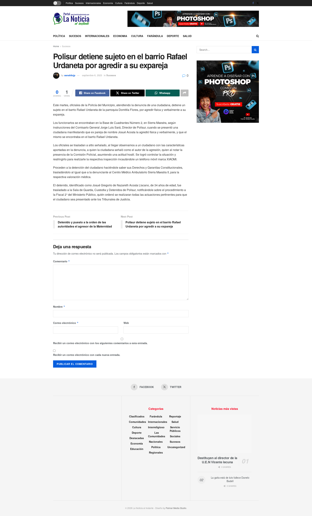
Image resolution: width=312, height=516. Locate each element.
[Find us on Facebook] (253, 3)
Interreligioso (156, 427)
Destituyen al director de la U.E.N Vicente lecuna (217, 460)
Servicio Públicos (175, 429)
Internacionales (93, 3)
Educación (136, 449)
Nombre (59, 306)
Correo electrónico (66, 323)
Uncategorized (176, 447)
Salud (150, 3)
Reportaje (175, 416)
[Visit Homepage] (71, 18)
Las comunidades (156, 434)
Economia (108, 3)
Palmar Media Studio (176, 508)
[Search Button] (257, 35)
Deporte (141, 3)
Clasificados (136, 416)
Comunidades (137, 422)
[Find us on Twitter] (257, 3)
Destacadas (136, 438)
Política (69, 3)
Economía (137, 443)
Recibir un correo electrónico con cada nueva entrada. (86, 355)
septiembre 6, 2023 (92, 75)
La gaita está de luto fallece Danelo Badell (230, 479)
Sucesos (79, 3)
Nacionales (156, 441)
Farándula (130, 3)
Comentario (61, 261)
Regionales (156, 452)
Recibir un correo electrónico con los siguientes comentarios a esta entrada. (100, 343)
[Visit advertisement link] (193, 19)
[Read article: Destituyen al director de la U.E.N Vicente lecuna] (225, 434)
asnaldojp (69, 75)
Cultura (118, 3)
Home (56, 46)
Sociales (175, 436)
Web (126, 323)
